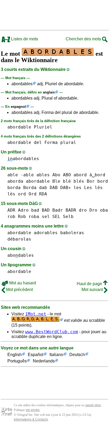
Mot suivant (92, 289)
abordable (19, 127)
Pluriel (43, 127)
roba (34, 216)
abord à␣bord (89, 174)
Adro (23, 210)
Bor (91, 181)
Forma (51, 142)
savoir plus (93, 405)
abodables (20, 255)
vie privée (33, 410)
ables (43, 174)
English (14, 354)
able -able (20, 174)
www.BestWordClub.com (51, 331)
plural (68, 142)
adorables (46, 232)
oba (104, 210)
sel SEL (51, 216)
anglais (49, 92)
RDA (43, 193)
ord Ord (27, 193)
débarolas (19, 239)
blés (79, 181)
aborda (15, 181)
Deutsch (77, 354)
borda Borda (22, 187)
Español (35, 354)
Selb (68, 216)
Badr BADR (64, 210)
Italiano (56, 354)
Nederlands (44, 361)
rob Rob (16, 216)
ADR (11, 210)
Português (17, 361)
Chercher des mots (84, 39)
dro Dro (88, 210)
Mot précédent (19, 289)
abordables (22, 84)
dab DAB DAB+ (55, 187)
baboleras (72, 232)
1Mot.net (35, 313)
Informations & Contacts (31, 419)
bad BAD (40, 210)
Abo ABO (61, 174)
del (38, 142)
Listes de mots (24, 39)
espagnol (18, 107)
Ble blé (61, 181)
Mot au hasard (22, 283)
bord (102, 181)
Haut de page (90, 283)
